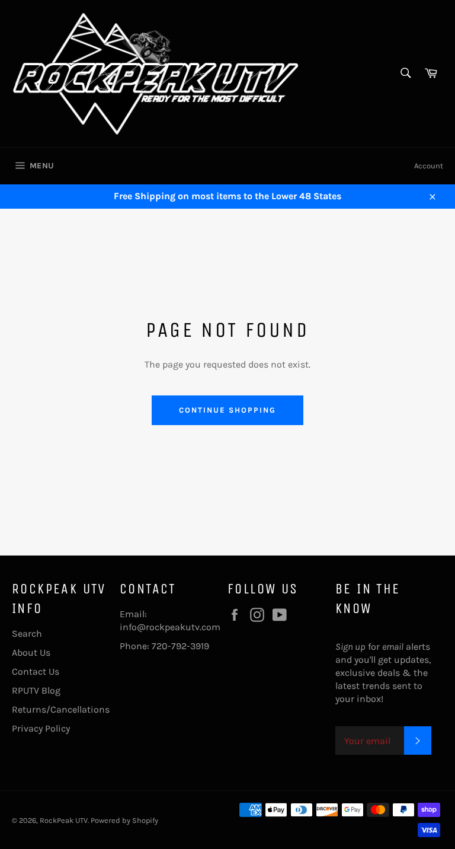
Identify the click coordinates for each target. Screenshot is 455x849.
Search (27, 633)
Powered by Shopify (124, 820)
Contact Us (35, 671)
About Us (31, 652)
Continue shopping (227, 410)
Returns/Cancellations (61, 709)
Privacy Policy (41, 728)
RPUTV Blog (36, 690)
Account (428, 165)
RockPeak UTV (64, 820)
